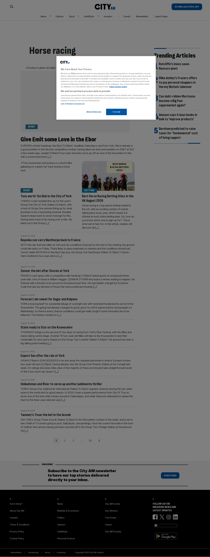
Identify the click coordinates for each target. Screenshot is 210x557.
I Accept (116, 112)
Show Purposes (94, 112)
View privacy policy (118, 87)
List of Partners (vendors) (73, 104)
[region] (106, 88)
